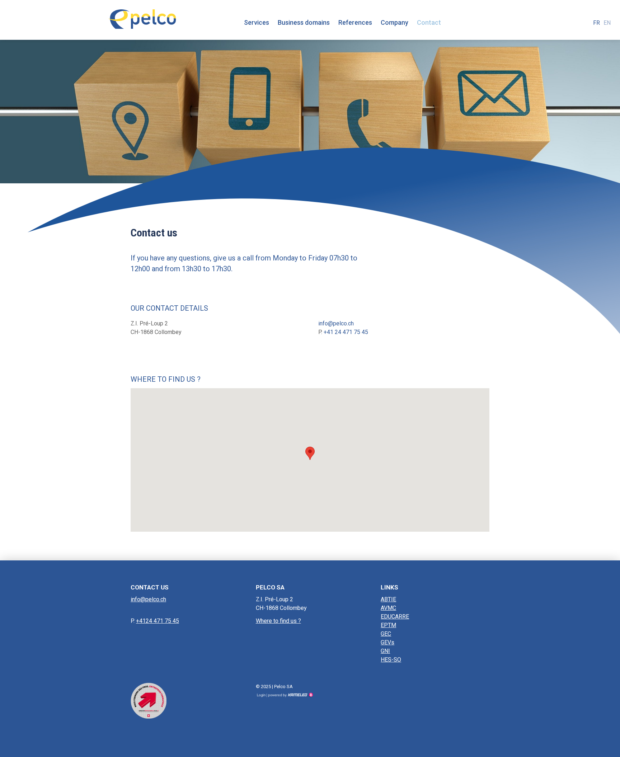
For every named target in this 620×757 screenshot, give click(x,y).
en (607, 22)
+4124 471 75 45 (157, 620)
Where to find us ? (278, 620)
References (355, 22)
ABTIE (388, 599)
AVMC (388, 608)
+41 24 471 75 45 (346, 332)
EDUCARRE (395, 616)
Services (256, 22)
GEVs (387, 642)
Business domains (304, 22)
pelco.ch (142, 17)
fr (596, 22)
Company (394, 22)
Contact (429, 22)
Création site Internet (290, 694)
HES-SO (391, 659)
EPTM (388, 625)
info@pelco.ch (336, 323)
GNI (385, 651)
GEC (386, 633)
